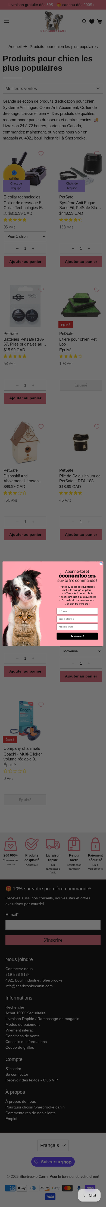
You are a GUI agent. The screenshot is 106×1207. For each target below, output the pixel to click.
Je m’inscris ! (77, 636)
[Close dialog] (101, 563)
